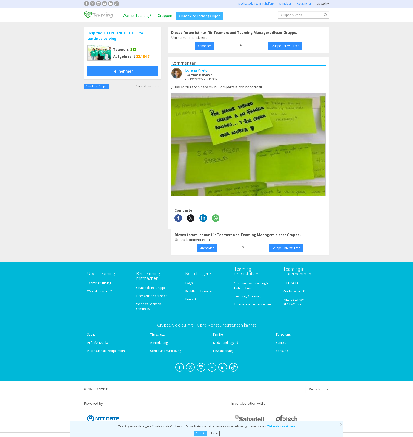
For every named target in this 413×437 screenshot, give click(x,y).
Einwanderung (223, 351)
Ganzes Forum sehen (148, 86)
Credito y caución (295, 291)
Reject (214, 433)
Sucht (91, 334)
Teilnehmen (123, 71)
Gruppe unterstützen (285, 46)
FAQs (189, 283)
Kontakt (190, 299)
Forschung (283, 334)
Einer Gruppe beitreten (151, 296)
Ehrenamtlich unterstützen (252, 304)
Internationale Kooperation (106, 351)
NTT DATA (291, 283)
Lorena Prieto (196, 70)
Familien (219, 334)
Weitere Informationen (281, 426)
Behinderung (159, 343)
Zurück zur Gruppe (96, 86)
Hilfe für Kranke (98, 343)
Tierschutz (157, 334)
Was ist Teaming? (137, 15)
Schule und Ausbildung (165, 351)
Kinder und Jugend (225, 343)
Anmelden (205, 46)
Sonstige (282, 351)
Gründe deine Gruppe (151, 288)
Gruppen (165, 15)
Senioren (282, 343)
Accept (200, 433)
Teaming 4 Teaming (248, 296)
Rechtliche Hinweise (199, 291)
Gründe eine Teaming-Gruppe (199, 16)
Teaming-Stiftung (99, 283)
